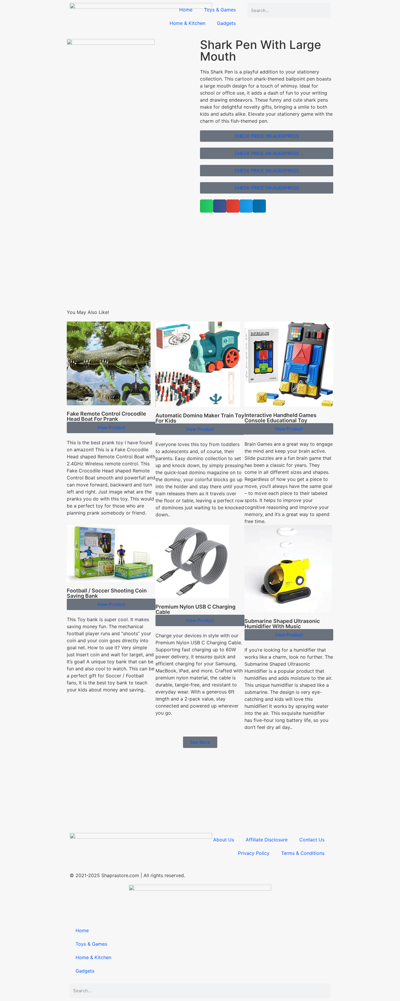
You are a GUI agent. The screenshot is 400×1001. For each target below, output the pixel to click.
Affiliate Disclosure (267, 840)
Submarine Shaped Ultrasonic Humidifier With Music (282, 623)
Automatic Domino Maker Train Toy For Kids (199, 418)
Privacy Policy (253, 853)
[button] (206, 206)
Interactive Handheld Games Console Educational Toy (281, 417)
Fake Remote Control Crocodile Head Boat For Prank (106, 416)
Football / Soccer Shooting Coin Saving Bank (107, 593)
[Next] (68, 223)
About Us (223, 840)
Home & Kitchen (187, 23)
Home (185, 10)
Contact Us (311, 840)
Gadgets (226, 23)
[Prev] (68, 216)
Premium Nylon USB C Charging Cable (195, 609)
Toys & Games (220, 10)
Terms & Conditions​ (302, 853)
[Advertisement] (200, 268)
